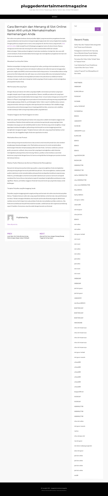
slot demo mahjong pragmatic (83, 446)
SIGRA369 (77, 96)
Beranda (54, 16)
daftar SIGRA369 (79, 106)
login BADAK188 (79, 155)
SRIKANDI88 (78, 323)
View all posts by (12, 224)
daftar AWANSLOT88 (80, 175)
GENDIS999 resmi (79, 131)
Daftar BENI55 (78, 195)
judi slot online (78, 455)
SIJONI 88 (77, 126)
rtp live (76, 431)
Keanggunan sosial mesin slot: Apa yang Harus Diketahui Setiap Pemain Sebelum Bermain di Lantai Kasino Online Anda (86, 53)
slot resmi (77, 239)
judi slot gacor (78, 288)
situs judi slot (78, 214)
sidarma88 (77, 204)
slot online (77, 224)
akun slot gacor (78, 451)
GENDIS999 (78, 121)
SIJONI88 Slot (78, 111)
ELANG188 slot (79, 91)
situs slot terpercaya (80, 328)
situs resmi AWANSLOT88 (82, 185)
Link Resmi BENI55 (79, 303)
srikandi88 (77, 362)
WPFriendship (53, 490)
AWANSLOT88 (78, 165)
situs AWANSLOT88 (80, 180)
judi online (77, 259)
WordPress (64, 490)
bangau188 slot (79, 392)
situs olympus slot (79, 436)
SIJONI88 (77, 101)
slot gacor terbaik (79, 234)
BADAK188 (77, 160)
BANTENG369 (78, 308)
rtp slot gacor (78, 441)
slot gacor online (79, 200)
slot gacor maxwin (79, 357)
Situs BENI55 (78, 190)
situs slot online (78, 421)
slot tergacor (78, 209)
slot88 (76, 475)
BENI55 (76, 116)
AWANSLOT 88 (78, 170)
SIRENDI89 (77, 86)
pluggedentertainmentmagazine (54, 6)
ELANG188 (77, 136)
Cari (75, 26)
